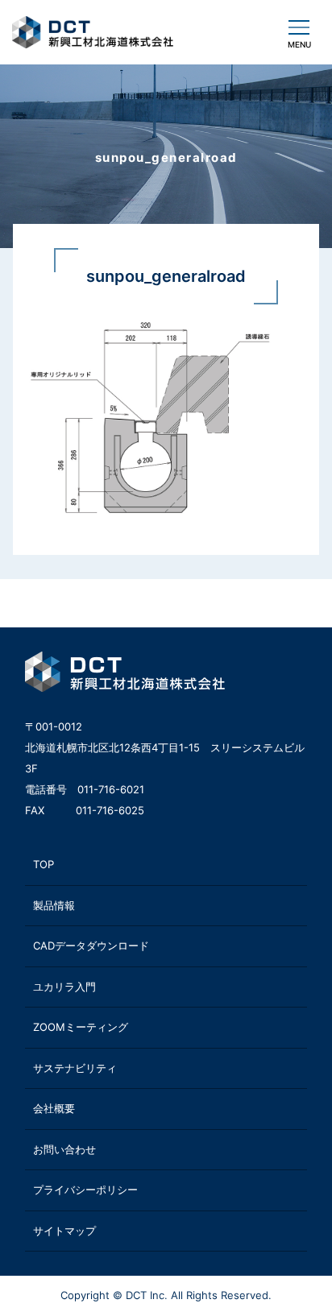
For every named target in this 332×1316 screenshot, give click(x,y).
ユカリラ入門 (64, 986)
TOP (43, 864)
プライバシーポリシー (85, 1189)
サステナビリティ (75, 1067)
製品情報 (54, 905)
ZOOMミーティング (80, 1026)
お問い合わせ (64, 1149)
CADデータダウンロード (91, 945)
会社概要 (54, 1108)
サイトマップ (64, 1230)
